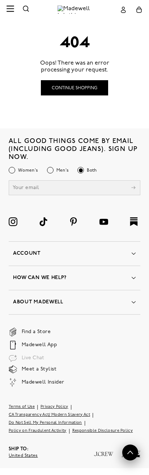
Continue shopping (74, 88)
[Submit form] (133, 188)
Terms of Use (22, 407)
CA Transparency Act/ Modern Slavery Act (49, 415)
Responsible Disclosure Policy (102, 431)
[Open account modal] (123, 9)
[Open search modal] (26, 9)
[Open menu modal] (10, 9)
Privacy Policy (54, 407)
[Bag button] (139, 9)
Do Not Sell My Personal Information (45, 423)
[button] (130, 452)
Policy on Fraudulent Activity (38, 431)
